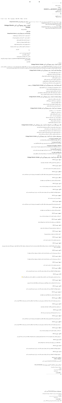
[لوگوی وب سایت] (56, 3)
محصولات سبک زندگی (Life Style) (53, 21)
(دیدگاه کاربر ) (24, 29)
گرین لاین (26, 59)
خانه (60, 21)
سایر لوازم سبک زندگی (43, 21)
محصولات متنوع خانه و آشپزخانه (33, 21)
